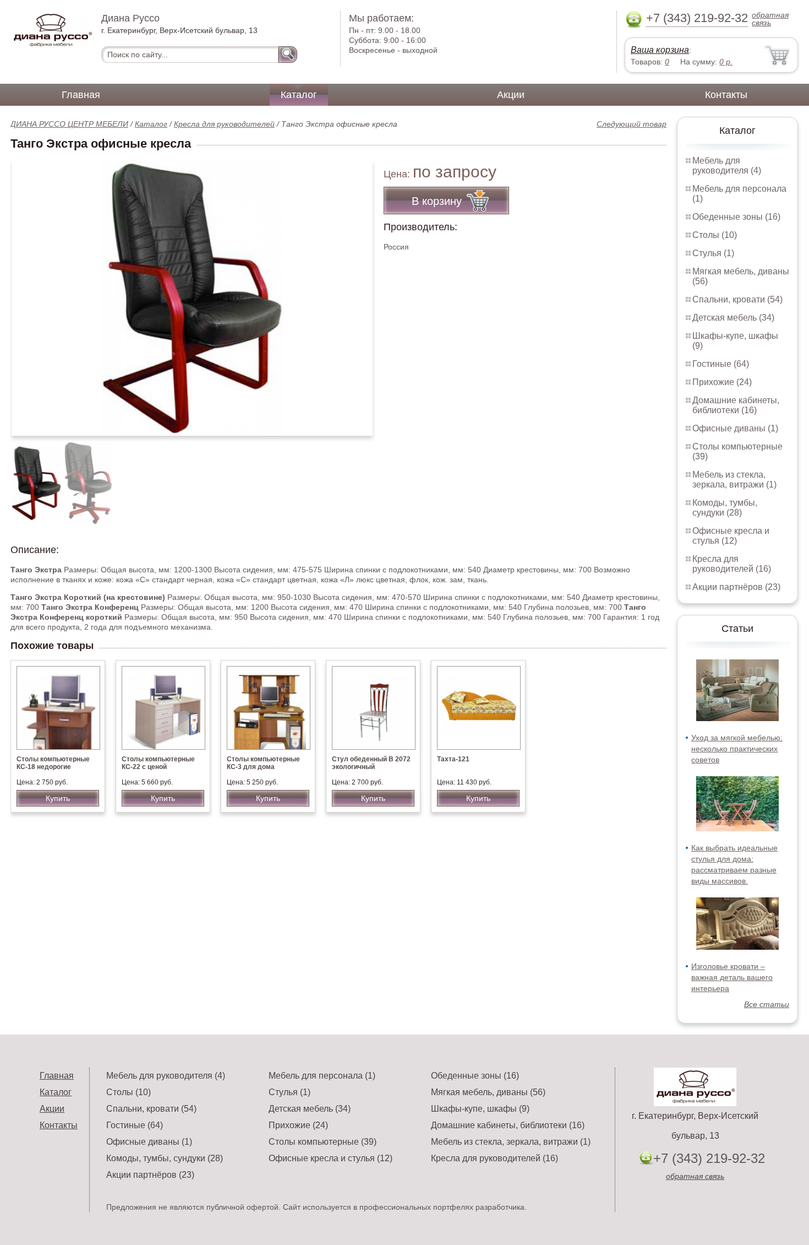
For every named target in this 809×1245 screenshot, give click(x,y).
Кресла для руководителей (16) (731, 563)
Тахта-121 (453, 759)
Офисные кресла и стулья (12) (730, 535)
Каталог (299, 94)
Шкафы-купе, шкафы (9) (480, 1108)
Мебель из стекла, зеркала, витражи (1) (734, 479)
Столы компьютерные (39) (322, 1141)
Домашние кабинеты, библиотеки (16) (735, 405)
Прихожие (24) (722, 382)
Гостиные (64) (720, 364)
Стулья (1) (713, 253)
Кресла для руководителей (224, 124)
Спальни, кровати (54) (737, 299)
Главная (81, 94)
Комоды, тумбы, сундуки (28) (724, 507)
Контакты (726, 94)
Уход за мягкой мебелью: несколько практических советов (737, 748)
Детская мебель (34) (733, 317)
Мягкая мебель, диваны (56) (488, 1092)
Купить (58, 798)
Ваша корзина (660, 50)
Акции (510, 94)
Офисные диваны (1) (735, 428)
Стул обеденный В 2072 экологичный (371, 763)
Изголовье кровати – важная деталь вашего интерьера (732, 977)
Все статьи (766, 1004)
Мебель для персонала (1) (322, 1075)
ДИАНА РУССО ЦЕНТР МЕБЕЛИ (69, 124)
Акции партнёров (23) (736, 587)
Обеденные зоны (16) (736, 216)
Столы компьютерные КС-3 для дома (263, 763)
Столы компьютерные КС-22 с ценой (158, 763)
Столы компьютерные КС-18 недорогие (53, 763)
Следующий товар (631, 124)
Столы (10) (714, 235)
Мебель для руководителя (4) (726, 165)
